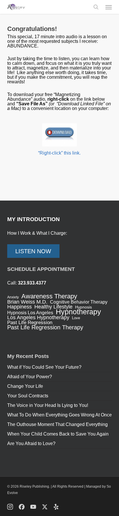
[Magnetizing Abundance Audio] (59, 134)
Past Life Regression (29, 322)
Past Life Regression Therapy (45, 327)
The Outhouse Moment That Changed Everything (57, 424)
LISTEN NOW (33, 251)
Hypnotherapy (78, 311)
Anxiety (13, 297)
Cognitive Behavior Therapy (78, 302)
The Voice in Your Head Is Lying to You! (47, 405)
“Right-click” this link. (59, 152)
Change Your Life (25, 386)
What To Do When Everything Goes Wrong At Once (59, 414)
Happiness (19, 306)
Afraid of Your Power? (29, 376)
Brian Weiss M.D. (27, 302)
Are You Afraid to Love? (31, 443)
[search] (95, 6)
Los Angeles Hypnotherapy (38, 317)
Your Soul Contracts (27, 395)
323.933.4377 (32, 282)
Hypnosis (83, 307)
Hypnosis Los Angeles (30, 313)
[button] (108, 7)
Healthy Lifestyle (53, 306)
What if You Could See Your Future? (44, 367)
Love (76, 318)
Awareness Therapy (49, 296)
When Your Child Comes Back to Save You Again (58, 433)
